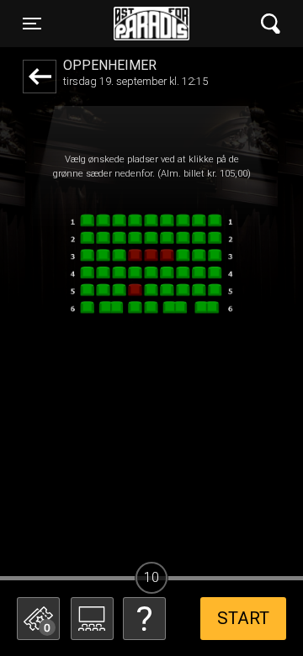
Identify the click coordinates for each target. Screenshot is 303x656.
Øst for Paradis (151, 23)
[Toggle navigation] (270, 24)
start (243, 618)
